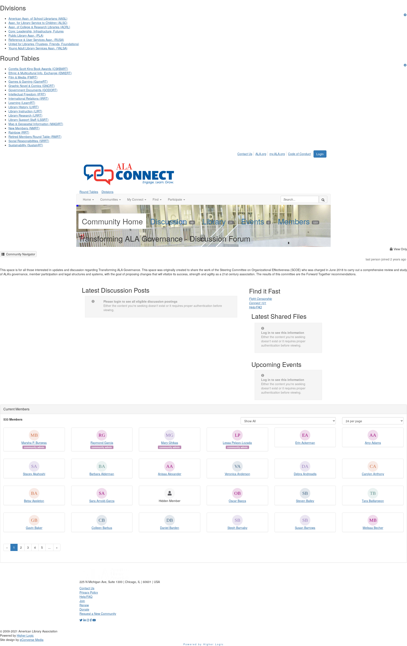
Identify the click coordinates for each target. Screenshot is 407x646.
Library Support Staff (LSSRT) (28, 119)
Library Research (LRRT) (25, 115)
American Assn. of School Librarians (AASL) (37, 18)
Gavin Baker (34, 528)
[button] (88, 199)
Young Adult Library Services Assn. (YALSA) (37, 48)
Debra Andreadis (305, 474)
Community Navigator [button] (19, 254)
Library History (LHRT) (23, 107)
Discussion (172, 221)
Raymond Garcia (102, 442)
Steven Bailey (305, 501)
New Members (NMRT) (24, 128)
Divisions (107, 192)
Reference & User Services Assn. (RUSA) (36, 40)
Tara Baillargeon (373, 501)
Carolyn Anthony (373, 474)
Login (320, 154)
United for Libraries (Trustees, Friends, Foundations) (43, 44)
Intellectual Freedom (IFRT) (27, 94)
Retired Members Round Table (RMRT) (34, 136)
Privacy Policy (88, 592)
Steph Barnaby (237, 528)
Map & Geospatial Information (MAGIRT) (35, 124)
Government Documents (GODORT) (32, 90)
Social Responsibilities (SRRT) (28, 141)
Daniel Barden (169, 528)
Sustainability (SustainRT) (25, 145)
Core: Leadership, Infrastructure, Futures (36, 31)
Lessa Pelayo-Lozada (237, 442)
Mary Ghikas (169, 442)
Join (82, 601)
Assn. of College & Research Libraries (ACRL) (39, 27)
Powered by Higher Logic (203, 644)
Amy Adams (373, 442)
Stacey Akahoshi (34, 474)
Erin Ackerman (305, 442)
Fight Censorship (260, 298)
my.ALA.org (277, 154)
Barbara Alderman (101, 474)
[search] (323, 199)
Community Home (112, 221)
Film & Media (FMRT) (23, 77)
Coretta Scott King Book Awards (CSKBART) (38, 69)
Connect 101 (257, 303)
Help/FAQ (255, 307)
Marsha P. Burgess (34, 442)
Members (298, 221)
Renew (84, 605)
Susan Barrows (305, 528)
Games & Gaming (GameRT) (28, 81)
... (49, 547)
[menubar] (275, 153)
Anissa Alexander (169, 474)
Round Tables (88, 192)
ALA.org (260, 154)
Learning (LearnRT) (21, 103)
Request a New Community (97, 613)
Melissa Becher (373, 528)
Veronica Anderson (237, 474)
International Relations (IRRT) (28, 98)
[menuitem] (246, 153)
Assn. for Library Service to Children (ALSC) (37, 23)
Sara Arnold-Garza (101, 501)
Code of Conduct (299, 154)
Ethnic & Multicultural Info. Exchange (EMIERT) (40, 73)
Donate (84, 609)
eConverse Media (31, 640)
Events (255, 221)
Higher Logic (25, 635)
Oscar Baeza (237, 501)
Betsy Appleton (34, 501)
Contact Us (244, 154)
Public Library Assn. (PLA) (25, 35)
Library (217, 221)
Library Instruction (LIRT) (25, 111)
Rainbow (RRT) (18, 132)
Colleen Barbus (102, 528)
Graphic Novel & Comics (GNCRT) (31, 86)
